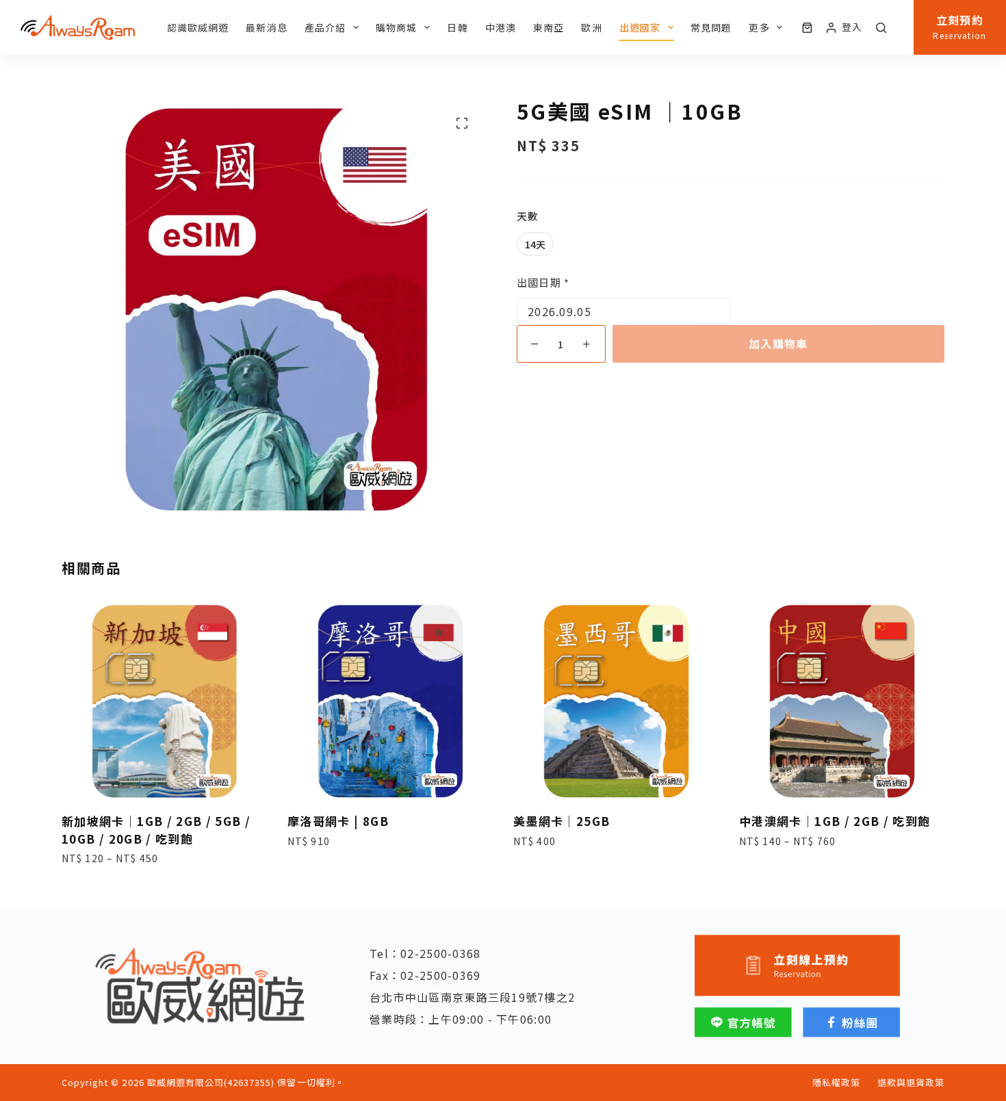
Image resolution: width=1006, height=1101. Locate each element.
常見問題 (711, 27)
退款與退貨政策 (910, 1083)
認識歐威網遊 (198, 27)
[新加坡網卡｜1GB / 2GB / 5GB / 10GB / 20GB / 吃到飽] (164, 701)
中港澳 (500, 27)
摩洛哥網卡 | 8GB (338, 820)
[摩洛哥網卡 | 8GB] (390, 701)
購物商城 (396, 27)
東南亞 (548, 27)
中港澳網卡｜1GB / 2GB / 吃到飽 (835, 820)
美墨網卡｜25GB (561, 820)
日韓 (457, 27)
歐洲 (591, 27)
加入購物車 (778, 343)
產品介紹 (325, 27)
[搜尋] (881, 28)
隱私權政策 (836, 1083)
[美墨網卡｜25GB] (616, 701)
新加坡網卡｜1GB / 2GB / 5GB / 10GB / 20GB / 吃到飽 (156, 829)
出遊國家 (639, 27)
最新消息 (266, 27)
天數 (528, 216)
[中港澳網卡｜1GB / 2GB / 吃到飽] (841, 701)
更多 (759, 27)
